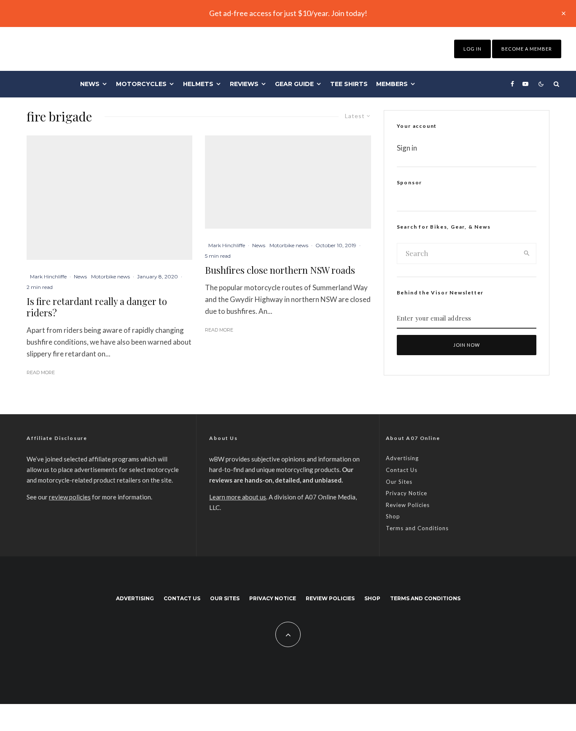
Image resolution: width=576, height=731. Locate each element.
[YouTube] (525, 84)
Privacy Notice (406, 493)
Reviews (244, 84)
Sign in (407, 147)
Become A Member (526, 48)
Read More (41, 372)
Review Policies (408, 505)
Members (392, 84)
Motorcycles (141, 84)
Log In (472, 48)
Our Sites (399, 481)
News (90, 84)
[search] (527, 253)
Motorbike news (110, 276)
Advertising (402, 458)
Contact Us (401, 470)
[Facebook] (512, 84)
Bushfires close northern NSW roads (280, 269)
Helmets (198, 84)
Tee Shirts (349, 84)
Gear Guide (294, 84)
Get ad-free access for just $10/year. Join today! (288, 13)
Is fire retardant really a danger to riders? (97, 307)
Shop (393, 516)
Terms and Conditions (417, 528)
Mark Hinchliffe (48, 276)
